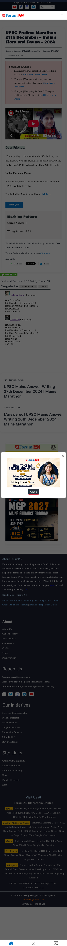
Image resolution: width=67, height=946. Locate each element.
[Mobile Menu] (61, 15)
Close (33, 491)
